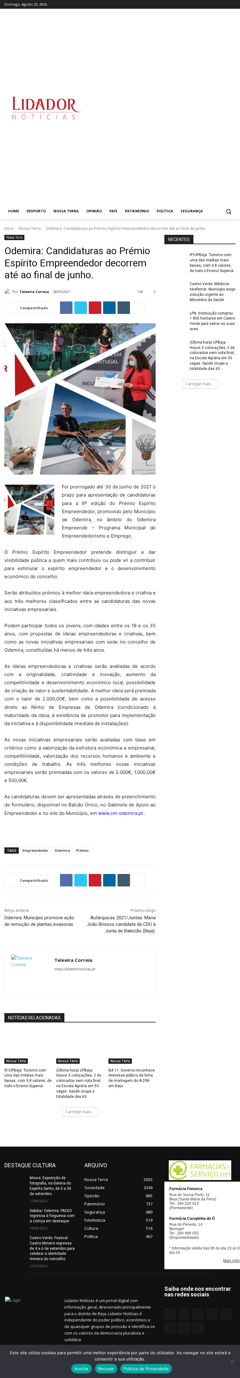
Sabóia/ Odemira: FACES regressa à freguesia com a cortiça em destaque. (52, 1216)
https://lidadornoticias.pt (74, 969)
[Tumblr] (214, 4)
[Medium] (197, 4)
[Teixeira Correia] (8, 292)
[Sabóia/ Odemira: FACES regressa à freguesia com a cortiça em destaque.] (15, 1215)
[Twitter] (223, 4)
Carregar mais (78, 1111)
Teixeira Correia (34, 291)
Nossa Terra (30, 228)
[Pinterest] (206, 4)
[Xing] (232, 4)
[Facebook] (171, 4)
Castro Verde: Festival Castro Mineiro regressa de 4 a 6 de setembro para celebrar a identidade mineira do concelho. (52, 1248)
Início (9, 228)
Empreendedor (35, 850)
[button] (228, 211)
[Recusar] (232, 1361)
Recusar (106, 1368)
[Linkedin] (188, 4)
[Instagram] (179, 4)
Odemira (62, 850)
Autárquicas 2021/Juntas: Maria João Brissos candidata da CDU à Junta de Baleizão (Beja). (121, 924)
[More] (138, 307)
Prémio (82, 850)
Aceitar (81, 1368)
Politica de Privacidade (146, 1368)
